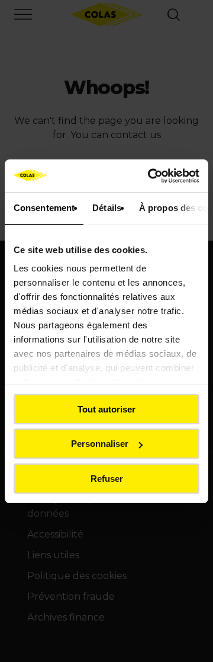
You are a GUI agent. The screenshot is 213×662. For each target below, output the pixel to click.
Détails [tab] (106, 208)
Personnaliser (99, 444)
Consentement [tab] (44, 208)
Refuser (107, 479)
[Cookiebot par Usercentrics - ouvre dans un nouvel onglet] (150, 176)
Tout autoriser (106, 409)
